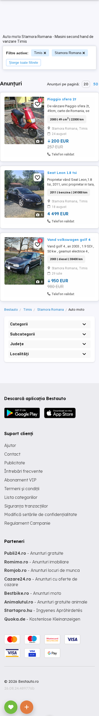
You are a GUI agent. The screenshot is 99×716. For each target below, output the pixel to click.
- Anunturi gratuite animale (45, 602)
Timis (38, 53)
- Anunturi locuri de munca (42, 570)
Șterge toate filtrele (23, 63)
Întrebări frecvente (23, 471)
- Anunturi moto (32, 593)
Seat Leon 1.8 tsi (62, 173)
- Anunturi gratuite (33, 553)
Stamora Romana (68, 53)
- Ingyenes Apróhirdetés (43, 610)
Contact (12, 454)
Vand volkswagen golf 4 (69, 239)
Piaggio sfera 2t (61, 99)
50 (95, 84)
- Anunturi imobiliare (36, 561)
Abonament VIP (20, 480)
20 (86, 84)
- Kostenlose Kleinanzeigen (42, 619)
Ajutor (10, 445)
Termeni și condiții (21, 488)
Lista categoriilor (20, 497)
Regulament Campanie (27, 523)
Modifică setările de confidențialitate (40, 514)
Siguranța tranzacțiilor (26, 506)
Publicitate (14, 462)
